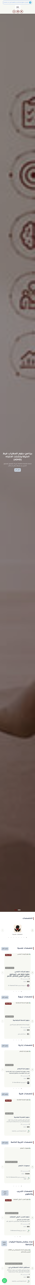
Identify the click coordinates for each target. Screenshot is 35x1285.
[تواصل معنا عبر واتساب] (4, 1280)
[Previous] (2, 930)
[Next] (32, 930)
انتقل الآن (17, 468)
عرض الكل (5, 948)
